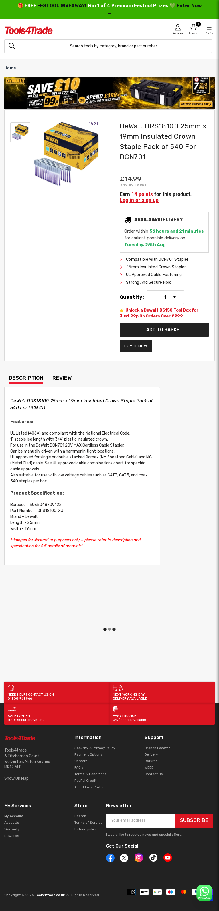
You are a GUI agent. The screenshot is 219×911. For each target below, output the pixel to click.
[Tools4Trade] (57, 30)
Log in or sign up (139, 199)
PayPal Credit (85, 781)
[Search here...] (11, 46)
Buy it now (135, 346)
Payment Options (88, 754)
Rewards (11, 836)
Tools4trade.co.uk (50, 895)
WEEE (149, 767)
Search (80, 816)
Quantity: (132, 297)
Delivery (151, 754)
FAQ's (79, 767)
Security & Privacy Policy (94, 748)
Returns (151, 761)
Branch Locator (157, 748)
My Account (13, 816)
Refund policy (85, 829)
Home (10, 68)
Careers (81, 761)
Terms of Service (88, 823)
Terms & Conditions (90, 774)
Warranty (11, 829)
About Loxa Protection (92, 787)
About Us (11, 823)
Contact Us (154, 774)
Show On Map (16, 778)
